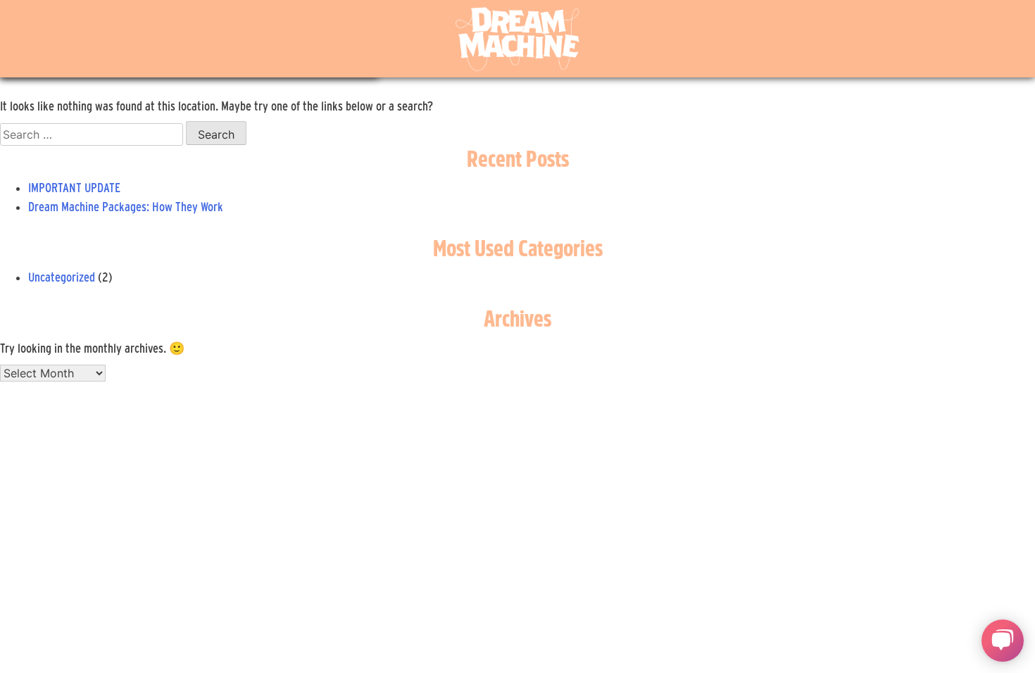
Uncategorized (61, 277)
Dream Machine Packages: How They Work (125, 206)
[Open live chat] (1002, 640)
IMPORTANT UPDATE (74, 187)
